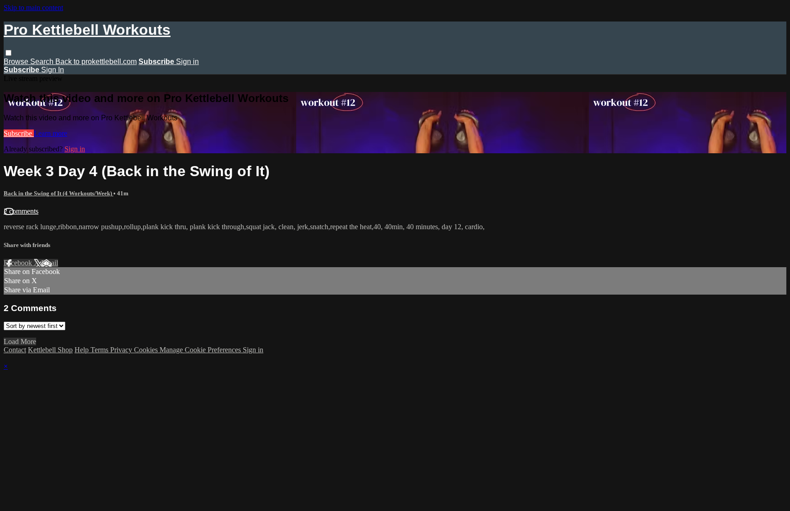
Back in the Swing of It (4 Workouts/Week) (58, 193)
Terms (100, 350)
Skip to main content (33, 7)
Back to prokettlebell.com (96, 61)
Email (49, 263)
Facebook (19, 263)
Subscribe (19, 133)
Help (83, 350)
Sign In (52, 70)
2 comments (21, 211)
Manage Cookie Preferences (201, 350)
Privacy (122, 350)
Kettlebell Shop (50, 350)
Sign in (187, 61)
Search (42, 61)
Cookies (147, 350)
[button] (8, 53)
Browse (17, 61)
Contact (15, 350)
